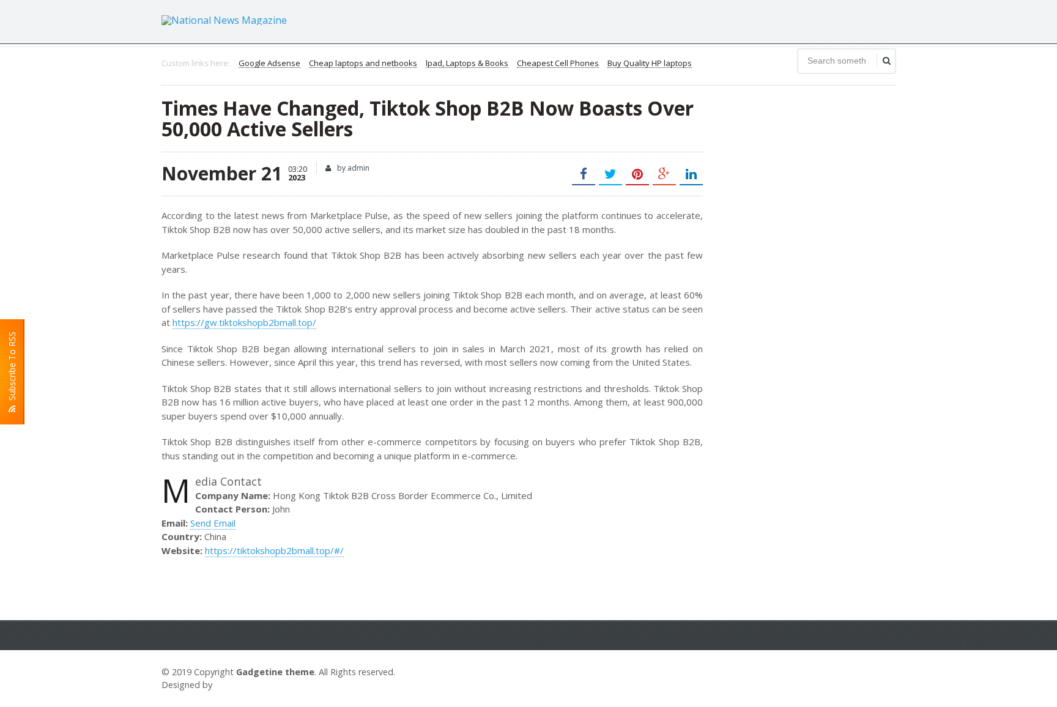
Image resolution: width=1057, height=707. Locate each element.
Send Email (213, 523)
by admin (352, 168)
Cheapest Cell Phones (558, 63)
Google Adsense (269, 63)
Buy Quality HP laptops (649, 63)
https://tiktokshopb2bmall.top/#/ (274, 550)
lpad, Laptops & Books (467, 63)
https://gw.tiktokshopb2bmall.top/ (244, 322)
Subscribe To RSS (12, 368)
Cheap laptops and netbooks (363, 63)
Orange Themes (251, 684)
